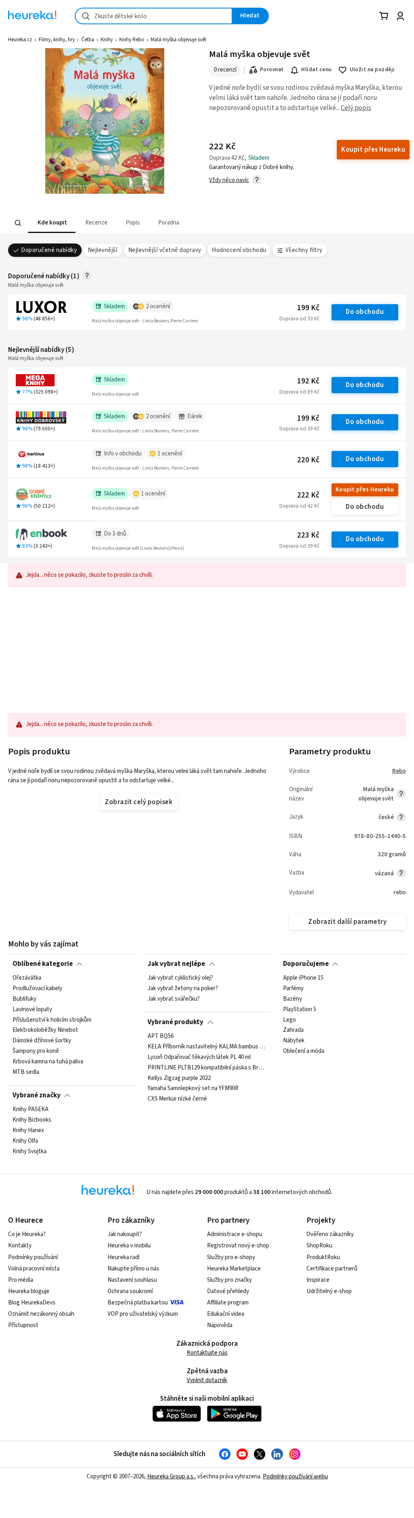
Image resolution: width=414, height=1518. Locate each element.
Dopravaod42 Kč (299, 506)
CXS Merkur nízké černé (177, 1099)
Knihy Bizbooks (32, 1120)
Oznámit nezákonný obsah (41, 1314)
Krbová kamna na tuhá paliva (48, 1062)
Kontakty (20, 1245)
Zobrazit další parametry (347, 922)
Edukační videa (225, 1314)
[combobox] (153, 16)
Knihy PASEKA (31, 1109)
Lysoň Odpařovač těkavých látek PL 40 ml (199, 1057)
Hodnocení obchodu (239, 250)
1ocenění (170, 453)
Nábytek (293, 1041)
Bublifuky (24, 999)
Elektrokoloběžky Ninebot (45, 1030)
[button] (52, 223)
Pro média (20, 1280)
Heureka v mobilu (129, 1245)
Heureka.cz (20, 39)
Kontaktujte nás (207, 1353)
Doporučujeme (306, 964)
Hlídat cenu (316, 69)
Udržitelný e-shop (329, 1291)
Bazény (292, 999)
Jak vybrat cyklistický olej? (180, 978)
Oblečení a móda (303, 1051)
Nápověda (219, 1325)
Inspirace (318, 1280)
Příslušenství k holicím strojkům (52, 1020)
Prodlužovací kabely (37, 988)
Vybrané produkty (175, 1022)
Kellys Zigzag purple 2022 (179, 1078)
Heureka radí (123, 1257)
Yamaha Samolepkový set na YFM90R (193, 1088)
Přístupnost (23, 1325)
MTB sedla (26, 1072)
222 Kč (308, 495)
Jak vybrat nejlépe (176, 964)
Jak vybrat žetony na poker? (183, 988)
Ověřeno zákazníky (330, 1234)
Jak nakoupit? (125, 1234)
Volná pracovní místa (33, 1268)
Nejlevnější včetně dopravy (164, 250)
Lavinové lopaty (32, 1010)
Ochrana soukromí (130, 1291)
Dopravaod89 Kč (299, 392)
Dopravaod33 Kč (299, 318)
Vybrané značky (37, 1095)
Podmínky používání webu (295, 1476)
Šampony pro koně (36, 1051)
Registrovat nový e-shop (238, 1245)
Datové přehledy (228, 1291)
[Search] (18, 223)
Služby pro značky (229, 1280)
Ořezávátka (27, 978)
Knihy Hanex (28, 1130)
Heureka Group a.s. (170, 1476)
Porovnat (272, 69)
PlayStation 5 (299, 1010)
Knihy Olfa (25, 1141)
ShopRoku (319, 1245)
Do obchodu (365, 312)
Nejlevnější (102, 250)
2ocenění (158, 306)
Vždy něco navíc (229, 180)
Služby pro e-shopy (231, 1257)
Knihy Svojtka (29, 1151)
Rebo (399, 771)
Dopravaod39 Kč (299, 428)
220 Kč (308, 460)
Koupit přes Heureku (365, 489)
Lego (289, 1020)
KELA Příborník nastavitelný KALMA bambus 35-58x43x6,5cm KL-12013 (207, 1047)
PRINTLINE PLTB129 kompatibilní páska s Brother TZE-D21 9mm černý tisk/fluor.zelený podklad (207, 1067)
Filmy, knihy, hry (57, 39)
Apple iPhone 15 (303, 978)
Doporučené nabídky (49, 250)
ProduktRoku (323, 1257)
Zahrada (293, 1030)
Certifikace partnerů (331, 1268)
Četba (87, 39)
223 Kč (308, 535)
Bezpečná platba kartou (138, 1302)
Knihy (107, 39)
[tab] (52, 223)
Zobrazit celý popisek (139, 802)
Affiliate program (228, 1302)
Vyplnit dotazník (207, 1380)
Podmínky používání (33, 1257)
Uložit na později (372, 69)
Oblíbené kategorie (43, 964)
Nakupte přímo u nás (133, 1268)
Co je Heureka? (27, 1234)
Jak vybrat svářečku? (174, 999)
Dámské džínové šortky (42, 1041)
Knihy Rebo (131, 39)
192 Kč (308, 381)
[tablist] (162, 223)
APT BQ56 (160, 1036)
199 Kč (308, 308)
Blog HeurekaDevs (31, 1302)
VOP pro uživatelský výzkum (143, 1314)
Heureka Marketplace (234, 1268)
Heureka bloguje (28, 1291)
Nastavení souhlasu (132, 1280)
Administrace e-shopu (234, 1234)
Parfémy (293, 988)
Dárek (194, 416)
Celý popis (356, 108)
